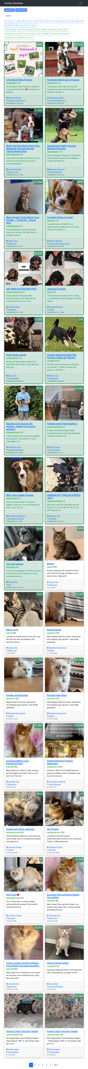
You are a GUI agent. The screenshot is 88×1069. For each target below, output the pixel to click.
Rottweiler (52, 519)
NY (28, 22)
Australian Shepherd (15, 450)
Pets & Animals (10, 30)
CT (30, 26)
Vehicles (53, 30)
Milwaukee (53, 169)
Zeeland (11, 169)
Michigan (18, 169)
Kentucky (59, 307)
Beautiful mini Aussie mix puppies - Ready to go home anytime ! (20, 426)
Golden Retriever (55, 784)
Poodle (51, 310)
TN (82, 22)
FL (15, 22)
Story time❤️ (13, 894)
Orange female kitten (58, 963)
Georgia (57, 447)
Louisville (52, 307)
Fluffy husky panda (16, 355)
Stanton (52, 241)
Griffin (51, 447)
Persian (11, 850)
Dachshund (12, 310)
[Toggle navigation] (80, 3)
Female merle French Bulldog (62, 423)
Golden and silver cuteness (20, 829)
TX (54, 22)
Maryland (18, 98)
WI (68, 22)
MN (77, 22)
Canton (11, 241)
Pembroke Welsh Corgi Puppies (63, 79)
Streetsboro (12, 447)
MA (16, 26)
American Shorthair (56, 986)
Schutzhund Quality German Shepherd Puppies (61, 147)
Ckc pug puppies (14, 564)
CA (45, 22)
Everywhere (9, 10)
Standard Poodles (56, 288)
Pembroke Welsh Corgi (57, 100)
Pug (9, 585)
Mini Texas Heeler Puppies (20, 495)
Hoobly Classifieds (13, 3)
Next (56, 1065)
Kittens (50, 563)
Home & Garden (41, 30)
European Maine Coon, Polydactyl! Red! (17, 762)
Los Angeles (53, 782)
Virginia (61, 98)
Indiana (17, 307)
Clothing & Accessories (13, 34)
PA (36, 22)
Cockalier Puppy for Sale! (60, 217)
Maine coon (12, 629)
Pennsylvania (61, 648)
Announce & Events (31, 34)
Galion (10, 376)
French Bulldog (13, 378)
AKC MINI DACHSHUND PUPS (21, 288)
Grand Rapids (13, 516)
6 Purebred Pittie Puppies (19, 79)
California (61, 782)
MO (11, 26)
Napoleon (52, 850)
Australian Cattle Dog (16, 519)
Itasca (51, 984)
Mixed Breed (53, 378)
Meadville (52, 648)
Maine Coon (12, 244)
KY (50, 22)
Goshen (11, 307)
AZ (35, 26)
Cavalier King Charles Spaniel (59, 244)
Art (31, 38)
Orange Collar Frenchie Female (22, 1031)
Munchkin (11, 918)
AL (21, 26)
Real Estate (63, 30)
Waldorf (11, 98)
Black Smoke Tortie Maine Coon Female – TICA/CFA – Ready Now (22, 220)
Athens (51, 376)
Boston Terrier (13, 172)
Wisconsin (61, 169)
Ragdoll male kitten (57, 695)
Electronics (24, 38)
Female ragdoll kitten (17, 695)
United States (21, 10)
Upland (10, 1049)
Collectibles (45, 34)
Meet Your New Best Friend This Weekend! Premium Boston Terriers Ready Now (23, 148)
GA (59, 22)
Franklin (51, 582)
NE (26, 26)
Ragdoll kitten (54, 629)
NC (19, 22)
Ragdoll (51, 650)
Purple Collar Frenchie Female (62, 1031)
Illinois (56, 984)
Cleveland (52, 516)
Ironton (10, 582)
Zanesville (11, 782)
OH (10, 22)
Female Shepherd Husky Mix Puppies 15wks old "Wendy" (61, 356)
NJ (64, 22)
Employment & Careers (60, 34)
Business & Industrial (26, 30)
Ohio (16, 241)
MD (6, 26)
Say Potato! (53, 829)
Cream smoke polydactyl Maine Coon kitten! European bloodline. (23, 964)
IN (23, 22)
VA (41, 22)
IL (31, 22)
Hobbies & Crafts (11, 38)
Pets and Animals (55, 172)
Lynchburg (11, 847)
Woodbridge (53, 98)
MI (6, 22)
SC (72, 22)
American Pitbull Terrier (16, 100)
